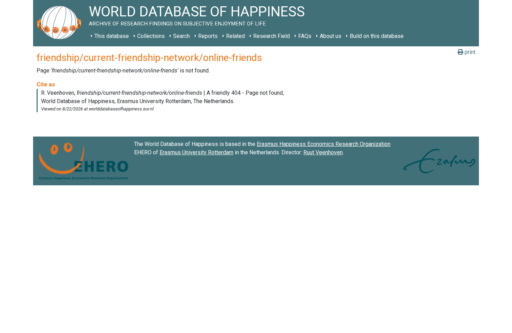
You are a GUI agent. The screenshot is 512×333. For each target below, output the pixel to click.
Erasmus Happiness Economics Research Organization (323, 144)
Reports (208, 36)
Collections (151, 36)
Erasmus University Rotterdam (196, 152)
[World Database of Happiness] (61, 23)
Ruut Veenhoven (323, 152)
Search (181, 36)
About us (330, 36)
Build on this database (377, 36)
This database (111, 36)
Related (235, 36)
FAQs (304, 36)
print (469, 52)
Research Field (271, 36)
